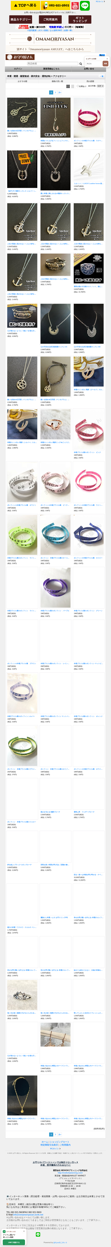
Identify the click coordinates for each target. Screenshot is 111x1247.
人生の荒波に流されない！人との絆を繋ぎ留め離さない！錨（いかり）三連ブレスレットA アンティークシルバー (55, 279)
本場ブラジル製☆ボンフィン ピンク (87, 452)
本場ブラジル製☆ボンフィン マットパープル (55, 716)
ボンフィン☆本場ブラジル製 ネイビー (88, 558)
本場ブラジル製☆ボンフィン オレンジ (88, 716)
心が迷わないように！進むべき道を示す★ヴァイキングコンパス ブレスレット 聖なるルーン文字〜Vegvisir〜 (22, 331)
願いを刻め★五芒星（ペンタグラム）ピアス (22, 131)
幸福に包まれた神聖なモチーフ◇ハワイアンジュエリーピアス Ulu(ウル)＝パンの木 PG (55, 1066)
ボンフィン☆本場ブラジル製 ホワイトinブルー (89, 769)
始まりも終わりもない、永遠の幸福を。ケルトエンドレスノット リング (89, 970)
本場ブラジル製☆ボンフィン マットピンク (89, 663)
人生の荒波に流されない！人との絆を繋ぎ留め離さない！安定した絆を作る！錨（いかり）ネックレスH (22, 294)
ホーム (45, 1142)
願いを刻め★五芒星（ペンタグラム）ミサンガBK (55, 399)
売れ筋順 (90, 81)
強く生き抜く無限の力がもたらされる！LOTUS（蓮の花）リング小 (22, 1013)
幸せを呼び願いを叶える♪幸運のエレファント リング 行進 (89, 917)
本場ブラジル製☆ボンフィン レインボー (55, 663)
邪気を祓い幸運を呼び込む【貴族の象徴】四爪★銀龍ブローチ (55, 865)
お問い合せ (89, 68)
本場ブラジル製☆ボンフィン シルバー (21, 716)
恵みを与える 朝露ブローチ (50, 812)
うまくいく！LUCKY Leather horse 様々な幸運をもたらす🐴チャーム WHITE (89, 183)
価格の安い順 (57, 81)
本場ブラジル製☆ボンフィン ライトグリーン (22, 558)
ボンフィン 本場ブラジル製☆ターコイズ (55, 558)
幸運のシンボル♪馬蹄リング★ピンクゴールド (55, 442)
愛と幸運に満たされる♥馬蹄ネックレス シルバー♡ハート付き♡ (55, 193)
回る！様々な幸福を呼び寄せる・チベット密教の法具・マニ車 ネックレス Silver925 (89, 874)
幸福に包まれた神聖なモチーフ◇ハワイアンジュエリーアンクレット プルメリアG (22, 1118)
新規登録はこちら (51, 68)
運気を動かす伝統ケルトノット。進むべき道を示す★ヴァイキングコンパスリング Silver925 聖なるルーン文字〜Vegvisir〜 (89, 286)
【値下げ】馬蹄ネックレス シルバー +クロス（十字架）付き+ (22, 191)
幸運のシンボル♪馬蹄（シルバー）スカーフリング (22, 442)
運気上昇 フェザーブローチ (84, 812)
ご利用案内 (65, 1145)
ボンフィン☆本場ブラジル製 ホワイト (21, 505)
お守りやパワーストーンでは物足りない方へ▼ (55, 1162)
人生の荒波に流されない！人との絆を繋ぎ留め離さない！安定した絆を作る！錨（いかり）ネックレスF (22, 244)
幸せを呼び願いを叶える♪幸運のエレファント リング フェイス (55, 970)
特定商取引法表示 (49, 1145)
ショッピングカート (59, 1142)
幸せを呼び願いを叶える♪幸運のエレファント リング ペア (22, 970)
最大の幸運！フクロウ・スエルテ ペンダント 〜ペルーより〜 (22, 927)
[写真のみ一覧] (68, 86)
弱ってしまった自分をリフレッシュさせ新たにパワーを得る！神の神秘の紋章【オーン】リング (89, 1013)
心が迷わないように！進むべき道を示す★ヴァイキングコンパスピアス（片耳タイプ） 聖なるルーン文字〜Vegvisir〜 (22, 1056)
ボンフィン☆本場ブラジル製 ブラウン (21, 663)
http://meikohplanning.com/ (70, 1197)
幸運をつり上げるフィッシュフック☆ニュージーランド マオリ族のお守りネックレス (55, 140)
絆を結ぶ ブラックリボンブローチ (19, 865)
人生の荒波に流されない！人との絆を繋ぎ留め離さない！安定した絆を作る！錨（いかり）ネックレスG (89, 244)
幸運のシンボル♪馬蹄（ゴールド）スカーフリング (89, 389)
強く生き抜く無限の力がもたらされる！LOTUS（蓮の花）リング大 (55, 1013)
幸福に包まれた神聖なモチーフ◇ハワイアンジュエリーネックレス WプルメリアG (55, 1118)
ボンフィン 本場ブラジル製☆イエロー (21, 822)
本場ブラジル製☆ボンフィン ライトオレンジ (22, 611)
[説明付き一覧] (73, 86)
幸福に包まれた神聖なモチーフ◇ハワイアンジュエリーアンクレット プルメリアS (89, 1066)
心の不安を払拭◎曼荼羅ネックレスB (87, 347)
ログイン (18, 68)
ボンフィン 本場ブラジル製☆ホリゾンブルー (55, 769)
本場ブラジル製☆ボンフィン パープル (55, 611)
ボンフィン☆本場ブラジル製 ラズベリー (89, 140)
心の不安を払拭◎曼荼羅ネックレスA (54, 347)
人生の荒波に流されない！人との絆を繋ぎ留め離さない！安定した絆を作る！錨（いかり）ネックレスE (55, 244)
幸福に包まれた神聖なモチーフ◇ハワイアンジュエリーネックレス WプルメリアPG (89, 1118)
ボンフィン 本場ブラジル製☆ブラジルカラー (22, 769)
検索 (105, 63)
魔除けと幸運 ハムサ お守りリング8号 (54, 917)
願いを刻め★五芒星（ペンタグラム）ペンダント (22, 399)
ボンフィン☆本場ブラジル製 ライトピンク (89, 505)
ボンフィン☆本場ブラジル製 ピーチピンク (55, 505)
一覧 (101, 76)
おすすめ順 (22, 81)
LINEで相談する (14, 1242)
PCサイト (100, 2)
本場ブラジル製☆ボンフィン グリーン (88, 611)
